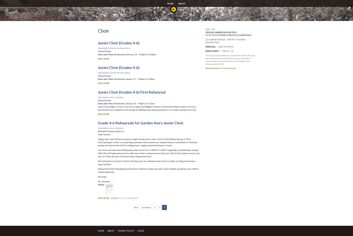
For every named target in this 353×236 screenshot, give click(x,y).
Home (170, 3)
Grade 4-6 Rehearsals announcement (148, 109)
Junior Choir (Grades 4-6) (119, 43)
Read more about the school (219, 68)
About (182, 3)
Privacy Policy (126, 231)
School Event (104, 51)
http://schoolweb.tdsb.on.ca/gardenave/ (228, 35)
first (136, 207)
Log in (114, 198)
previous (146, 207)
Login (141, 231)
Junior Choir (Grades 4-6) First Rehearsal (131, 92)
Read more (103, 59)
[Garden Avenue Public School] (173, 11)
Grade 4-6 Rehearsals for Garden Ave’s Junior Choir (141, 123)
